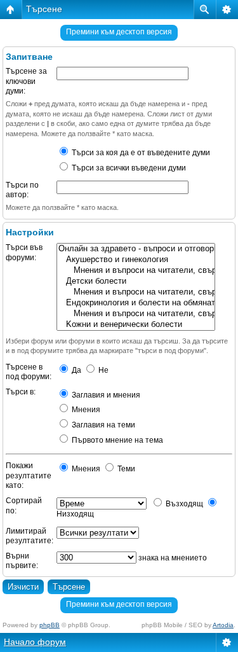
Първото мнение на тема (116, 440)
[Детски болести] (136, 281)
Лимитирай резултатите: (29, 536)
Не (102, 370)
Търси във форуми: (24, 252)
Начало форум (35, 642)
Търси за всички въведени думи (128, 167)
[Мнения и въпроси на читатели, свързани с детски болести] (136, 292)
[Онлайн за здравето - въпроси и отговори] (136, 249)
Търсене (44, 9)
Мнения (85, 409)
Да (75, 370)
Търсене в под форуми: (28, 372)
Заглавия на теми (102, 424)
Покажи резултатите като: (28, 475)
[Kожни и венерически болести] (136, 324)
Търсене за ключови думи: (26, 81)
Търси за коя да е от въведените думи (140, 152)
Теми (125, 468)
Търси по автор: (22, 190)
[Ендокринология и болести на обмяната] (136, 303)
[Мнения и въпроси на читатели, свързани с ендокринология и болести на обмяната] (136, 314)
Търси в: (21, 391)
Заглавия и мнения (105, 395)
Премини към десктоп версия (119, 31)
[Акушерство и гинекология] (136, 259)
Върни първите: (22, 561)
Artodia (223, 624)
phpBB (49, 624)
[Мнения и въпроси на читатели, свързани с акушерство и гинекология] (136, 270)
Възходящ (183, 503)
